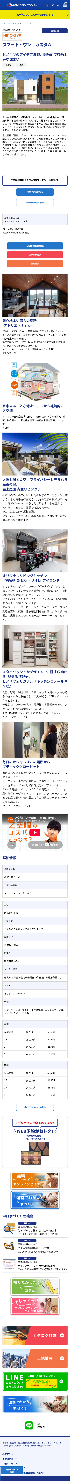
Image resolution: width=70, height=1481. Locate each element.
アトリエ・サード (11, 353)
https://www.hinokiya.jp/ (15, 232)
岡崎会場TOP (13, 23)
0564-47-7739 (15, 229)
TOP (4, 23)
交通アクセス (8, 1463)
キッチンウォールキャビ (15, 716)
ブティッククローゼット (16, 806)
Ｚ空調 (5, 427)
